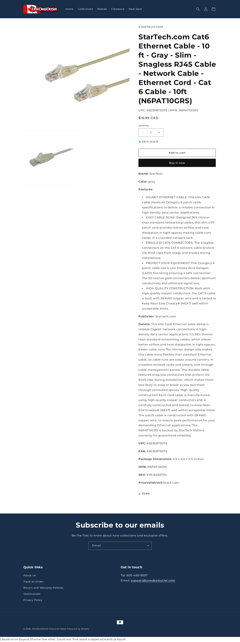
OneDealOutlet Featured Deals (49, 629)
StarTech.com (150, 27)
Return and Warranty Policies (43, 587)
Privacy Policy (32, 600)
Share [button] (146, 493)
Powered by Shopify (78, 629)
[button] (198, 9)
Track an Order (33, 581)
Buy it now (177, 162)
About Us (29, 575)
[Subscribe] (147, 546)
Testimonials (31, 593)
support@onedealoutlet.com (153, 580)
